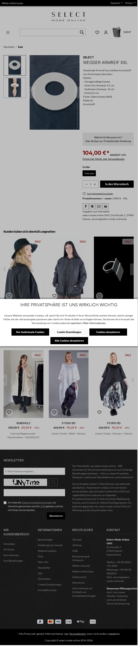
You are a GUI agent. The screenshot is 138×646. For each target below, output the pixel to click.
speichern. (76, 323)
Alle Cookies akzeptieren (69, 340)
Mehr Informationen (94, 323)
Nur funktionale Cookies (30, 331)
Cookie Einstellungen (69, 331)
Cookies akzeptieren (108, 331)
